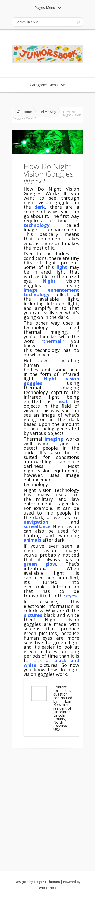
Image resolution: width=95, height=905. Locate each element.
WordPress (47, 888)
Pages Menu (45, 7)
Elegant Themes (47, 882)
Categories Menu (44, 84)
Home (27, 111)
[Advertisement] (47, 803)
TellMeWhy (47, 111)
